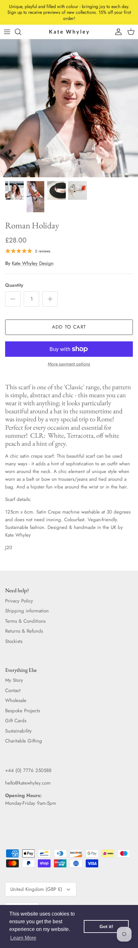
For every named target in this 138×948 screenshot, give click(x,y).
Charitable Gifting (23, 740)
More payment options (69, 364)
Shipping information (27, 610)
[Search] (21, 32)
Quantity (14, 285)
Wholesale (15, 700)
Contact (13, 690)
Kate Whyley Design (33, 263)
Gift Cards (15, 720)
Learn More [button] (23, 938)
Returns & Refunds (24, 631)
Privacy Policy (19, 600)
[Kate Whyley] (69, 32)
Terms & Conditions (25, 621)
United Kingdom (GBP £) (36, 889)
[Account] (117, 32)
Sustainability (18, 730)
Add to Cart (69, 326)
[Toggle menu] (7, 32)
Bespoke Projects (22, 710)
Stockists (13, 641)
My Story (14, 680)
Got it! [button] (106, 926)
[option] (69, 108)
